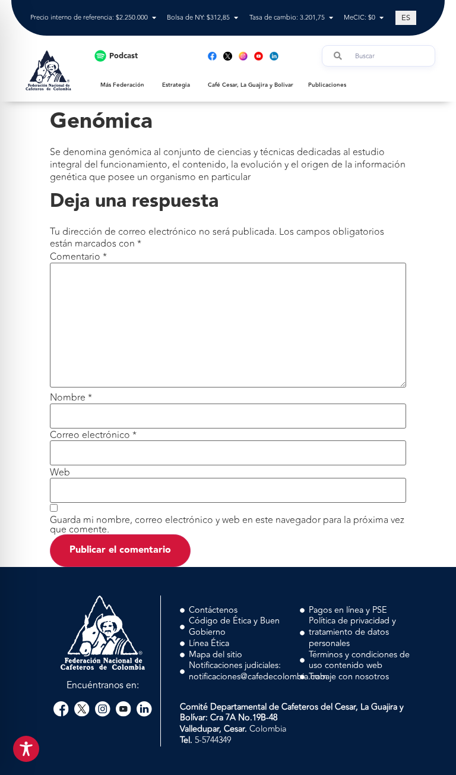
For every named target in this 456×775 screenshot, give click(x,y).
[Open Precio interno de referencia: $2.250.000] (154, 18)
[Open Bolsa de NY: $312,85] (236, 18)
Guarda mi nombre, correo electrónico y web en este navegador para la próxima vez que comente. (227, 524)
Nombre (71, 397)
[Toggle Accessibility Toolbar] (26, 749)
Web (60, 472)
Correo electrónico (93, 435)
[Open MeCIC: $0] (381, 18)
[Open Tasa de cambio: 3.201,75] (331, 18)
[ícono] (227, 56)
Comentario (78, 257)
